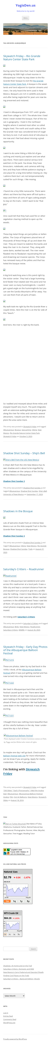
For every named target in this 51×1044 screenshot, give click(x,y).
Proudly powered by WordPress (15, 1039)
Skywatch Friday (29, 426)
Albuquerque (8, 430)
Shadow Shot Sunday (29, 491)
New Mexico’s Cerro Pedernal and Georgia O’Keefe (23, 972)
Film (11, 797)
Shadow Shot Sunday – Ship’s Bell (24, 453)
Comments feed (9, 1019)
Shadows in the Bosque (18, 511)
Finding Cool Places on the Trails (16, 975)
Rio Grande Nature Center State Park (25, 433)
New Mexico (32, 546)
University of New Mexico (13, 494)
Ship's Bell (43, 491)
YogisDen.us (25, 5)
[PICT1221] (8, 715)
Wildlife (21, 630)
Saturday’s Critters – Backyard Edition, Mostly (21, 979)
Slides (5, 800)
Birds (17, 626)
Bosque (18, 430)
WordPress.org (9, 1022)
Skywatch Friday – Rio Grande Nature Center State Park (21, 57)
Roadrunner (35, 626)
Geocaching (26, 430)
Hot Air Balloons (20, 797)
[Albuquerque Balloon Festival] (18, 735)
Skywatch (42, 797)
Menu (26, 18)
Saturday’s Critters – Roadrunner (23, 569)
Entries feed (8, 1016)
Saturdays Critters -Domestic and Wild (18, 969)
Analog (6, 797)
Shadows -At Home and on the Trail (17, 965)
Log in (5, 1013)
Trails (30, 549)
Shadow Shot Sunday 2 (32, 488)
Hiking (34, 430)
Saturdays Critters (10, 630)
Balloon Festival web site (14, 755)
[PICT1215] (8, 660)
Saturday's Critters (30, 623)
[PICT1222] (8, 682)
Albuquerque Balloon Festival (30, 794)
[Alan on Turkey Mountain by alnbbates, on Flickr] (14, 823)
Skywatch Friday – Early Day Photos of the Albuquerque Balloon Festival (25, 650)
